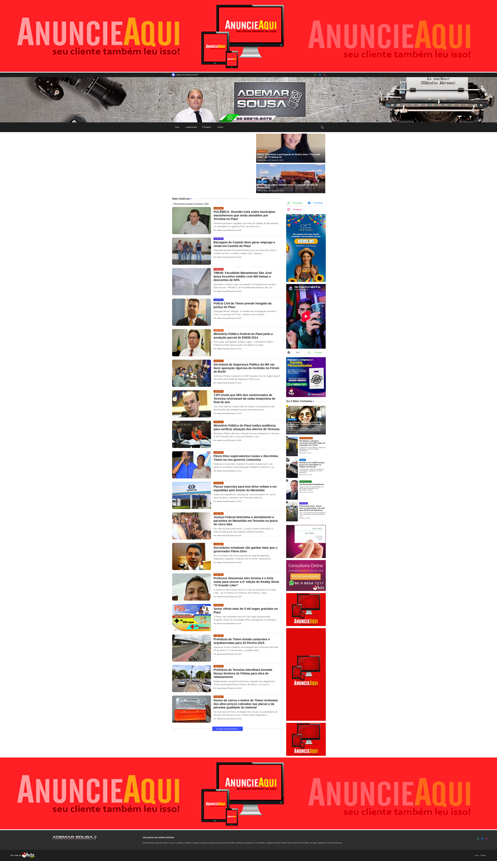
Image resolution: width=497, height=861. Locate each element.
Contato (220, 127)
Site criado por (16, 855)
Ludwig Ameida (191, 127)
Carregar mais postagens (226, 729)
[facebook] (320, 74)
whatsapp (297, 203)
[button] (322, 127)
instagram (297, 209)
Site (297, 352)
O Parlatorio (206, 127)
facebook (318, 203)
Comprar (318, 352)
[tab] (177, 127)
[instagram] (324, 74)
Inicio (177, 127)
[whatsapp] (315, 74)
